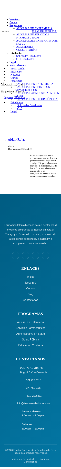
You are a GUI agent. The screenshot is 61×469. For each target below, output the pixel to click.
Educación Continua (30, 345)
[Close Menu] (2, 62)
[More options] (3, 70)
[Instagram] (25, 255)
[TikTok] (45, 255)
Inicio (30, 276)
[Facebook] (15, 255)
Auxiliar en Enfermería (30, 322)
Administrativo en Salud (30, 333)
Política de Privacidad (22, 459)
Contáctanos (30, 300)
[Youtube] (35, 255)
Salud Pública (30, 339)
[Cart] (3, 76)
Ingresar (8, 97)
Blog (30, 294)
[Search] (2, 34)
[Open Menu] (2, 19)
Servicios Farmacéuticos (30, 328)
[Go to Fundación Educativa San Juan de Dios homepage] (30, 9)
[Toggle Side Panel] (3, 1)
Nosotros (30, 282)
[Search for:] (16, 31)
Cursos (30, 288)
